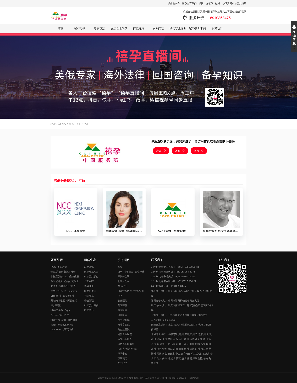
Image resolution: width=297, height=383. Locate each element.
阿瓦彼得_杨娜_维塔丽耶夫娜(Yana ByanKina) (64, 322)
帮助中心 (122, 353)
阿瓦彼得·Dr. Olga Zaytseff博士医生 (60, 312)
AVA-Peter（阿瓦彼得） (63, 329)
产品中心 (161, 150)
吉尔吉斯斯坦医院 (127, 348)
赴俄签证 (89, 300)
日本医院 (122, 315)
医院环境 (138, 28)
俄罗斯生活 (90, 291)
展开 (294, 37)
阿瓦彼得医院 (131, 377)
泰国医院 (122, 310)
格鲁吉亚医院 (125, 334)
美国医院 (122, 305)
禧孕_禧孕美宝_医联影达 (131, 271)
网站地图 (194, 377)
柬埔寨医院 (124, 324)
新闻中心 (199, 150)
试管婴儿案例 (197, 28)
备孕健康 (89, 286)
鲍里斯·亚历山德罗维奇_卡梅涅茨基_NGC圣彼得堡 (65, 274)
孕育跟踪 (99, 28)
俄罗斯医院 (124, 319)
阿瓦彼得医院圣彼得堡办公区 (131, 293)
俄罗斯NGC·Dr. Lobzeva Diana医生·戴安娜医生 (64, 293)
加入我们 (122, 286)
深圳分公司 (124, 276)
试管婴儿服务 (178, 28)
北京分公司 (124, 281)
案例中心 (180, 150)
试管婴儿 (89, 310)
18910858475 (219, 18)
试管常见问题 (119, 28)
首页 (60, 28)
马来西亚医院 (125, 339)
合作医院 (158, 28)
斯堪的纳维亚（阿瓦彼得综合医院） (64, 303)
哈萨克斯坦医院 (126, 344)
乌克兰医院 (124, 329)
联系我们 (217, 28)
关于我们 (122, 363)
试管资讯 (79, 28)
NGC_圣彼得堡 (59, 266)
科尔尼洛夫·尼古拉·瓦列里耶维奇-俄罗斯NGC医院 (65, 283)
